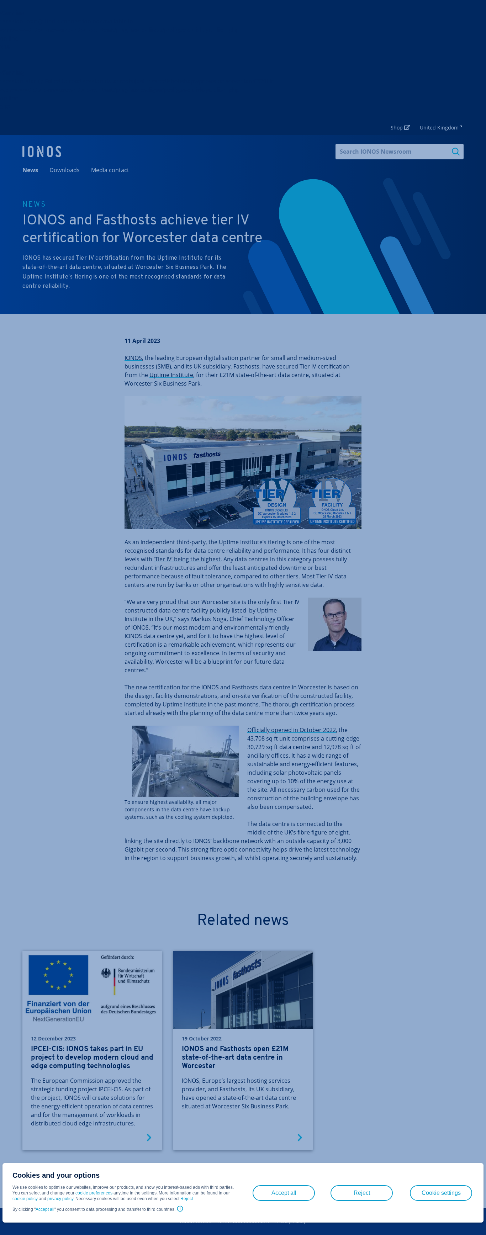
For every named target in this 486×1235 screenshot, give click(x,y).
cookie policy (25, 1198)
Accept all (45, 1209)
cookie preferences (93, 1193)
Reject (186, 1198)
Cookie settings (441, 1193)
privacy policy (60, 1198)
